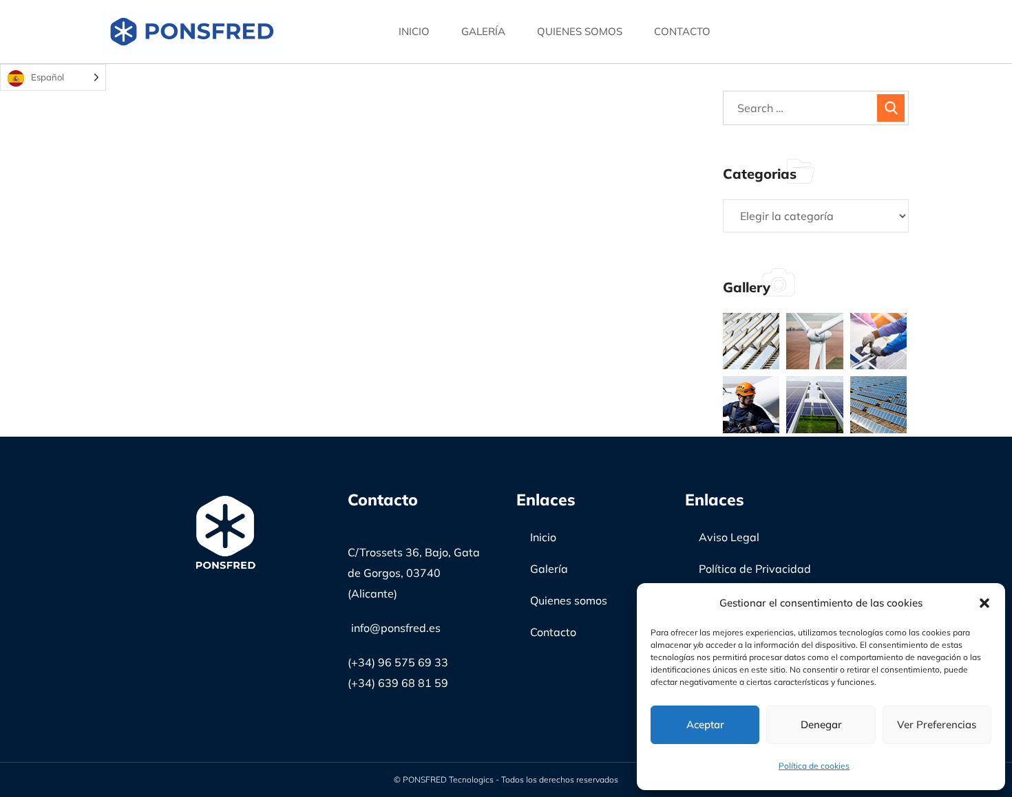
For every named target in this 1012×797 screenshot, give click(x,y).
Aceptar (705, 724)
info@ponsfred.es (396, 628)
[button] (984, 603)
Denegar (821, 724)
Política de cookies (814, 766)
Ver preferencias (936, 724)
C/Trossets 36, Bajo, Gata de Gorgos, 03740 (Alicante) (414, 572)
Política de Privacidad (755, 569)
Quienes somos (579, 31)
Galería (483, 31)
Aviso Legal (729, 537)
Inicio (414, 31)
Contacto (682, 31)
